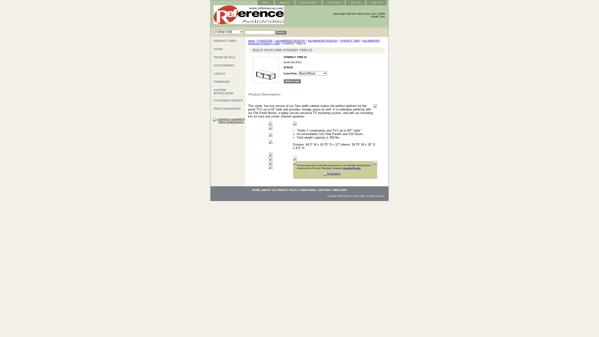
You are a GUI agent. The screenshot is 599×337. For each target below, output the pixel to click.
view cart (376, 2)
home (266, 2)
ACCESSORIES (224, 65)
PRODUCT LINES (225, 41)
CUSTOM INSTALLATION (224, 91)
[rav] (269, 16)
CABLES (219, 73)
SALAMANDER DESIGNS (290, 40)
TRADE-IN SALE (224, 57)
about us (284, 2)
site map (356, 2)
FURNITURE (265, 40)
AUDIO (218, 49)
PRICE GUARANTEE (227, 108)
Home (251, 40)
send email (333, 2)
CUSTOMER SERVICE (228, 100)
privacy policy (308, 2)
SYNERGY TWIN (350, 40)
